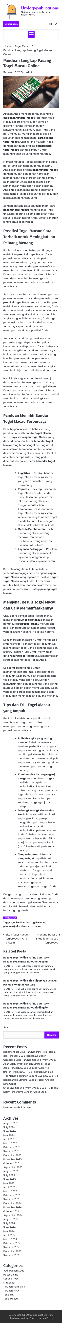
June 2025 (9, 1179)
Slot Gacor (9, 1282)
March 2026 (10, 1143)
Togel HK (8, 1294)
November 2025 (12, 1159)
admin (30, 72)
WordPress (47, 1318)
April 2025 (9, 1187)
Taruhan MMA (11, 1290)
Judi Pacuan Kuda (13, 1270)
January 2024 (11, 1247)
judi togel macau (35, 922)
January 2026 (11, 1151)
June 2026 (9, 1131)
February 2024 (11, 1243)
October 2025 (11, 1163)
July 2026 (9, 1127)
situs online (34, 926)
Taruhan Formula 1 (14, 1286)
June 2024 (9, 1227)
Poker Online (10, 1274)
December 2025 (12, 1155)
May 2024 (9, 1231)
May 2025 (9, 1183)
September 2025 (12, 1167)
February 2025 (11, 1195)
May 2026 (9, 1135)
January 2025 (11, 1199)
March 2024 (10, 1239)
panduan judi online (14, 926)
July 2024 (9, 1223)
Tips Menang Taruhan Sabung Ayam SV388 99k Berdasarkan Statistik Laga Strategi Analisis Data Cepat (30, 1079)
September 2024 (12, 1215)
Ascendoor (22, 1318)
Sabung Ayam (11, 1278)
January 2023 (11, 1255)
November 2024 (12, 1207)
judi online (19, 922)
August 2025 (10, 1171)
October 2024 (11, 1211)
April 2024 (9, 1235)
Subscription (11, 24)
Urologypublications (40, 8)
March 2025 (10, 1191)
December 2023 (12, 1251)
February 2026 (11, 1147)
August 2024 (10, 1219)
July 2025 (9, 1175)
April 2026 (9, 1139)
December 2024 (12, 1203)
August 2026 (10, 1123)
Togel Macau (10, 918)
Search (7, 1027)
